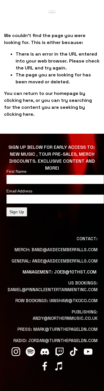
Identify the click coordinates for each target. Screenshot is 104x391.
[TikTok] (73, 351)
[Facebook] (44, 366)
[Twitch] (59, 351)
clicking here (18, 100)
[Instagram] (16, 351)
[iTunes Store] (59, 366)
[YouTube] (88, 351)
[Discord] (44, 351)
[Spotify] (30, 351)
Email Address (19, 191)
